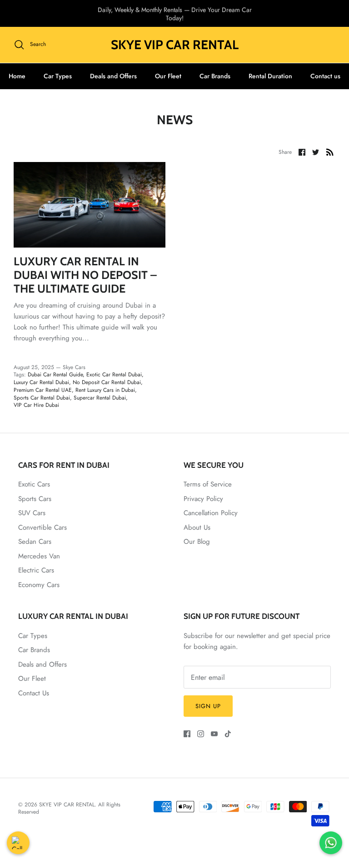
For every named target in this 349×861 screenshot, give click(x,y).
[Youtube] (214, 733)
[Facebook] (187, 733)
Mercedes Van (39, 556)
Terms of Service (208, 484)
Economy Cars (39, 585)
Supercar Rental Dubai (100, 398)
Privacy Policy (203, 499)
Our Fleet (168, 76)
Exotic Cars (34, 484)
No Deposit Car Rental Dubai (107, 382)
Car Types (58, 76)
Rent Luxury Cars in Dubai (105, 390)
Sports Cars (34, 499)
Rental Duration (270, 76)
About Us (197, 527)
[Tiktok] (227, 733)
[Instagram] (200, 733)
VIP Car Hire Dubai (36, 405)
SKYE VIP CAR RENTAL (67, 804)
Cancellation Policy (211, 513)
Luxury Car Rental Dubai (41, 382)
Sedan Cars (34, 542)
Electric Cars (36, 570)
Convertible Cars (42, 527)
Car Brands (214, 76)
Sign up (208, 706)
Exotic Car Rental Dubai (114, 374)
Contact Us (33, 693)
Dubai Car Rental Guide (55, 374)
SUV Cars (31, 513)
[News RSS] (329, 152)
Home (17, 76)
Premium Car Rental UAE (43, 390)
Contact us (325, 76)
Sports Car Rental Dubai (42, 398)
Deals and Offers (113, 76)
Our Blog (197, 542)
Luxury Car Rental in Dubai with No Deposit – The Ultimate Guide (85, 274)
